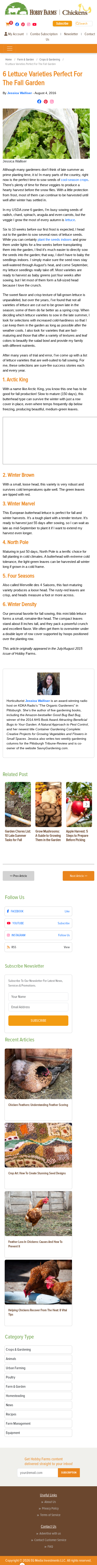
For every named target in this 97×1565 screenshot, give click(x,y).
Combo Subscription (44, 34)
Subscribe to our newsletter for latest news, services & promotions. (35, 983)
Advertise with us (50, 1533)
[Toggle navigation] (9, 48)
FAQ (50, 1546)
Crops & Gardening (49, 59)
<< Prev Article (18, 876)
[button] (86, 804)
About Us (50, 1502)
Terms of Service (50, 1515)
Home (8, 59)
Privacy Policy (50, 1508)
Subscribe (62, 23)
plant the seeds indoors (55, 239)
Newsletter (71, 34)
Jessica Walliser (20, 93)
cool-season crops (74, 180)
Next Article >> (78, 876)
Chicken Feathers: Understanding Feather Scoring (38, 1105)
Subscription (68, 1472)
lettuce (70, 220)
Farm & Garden (25, 59)
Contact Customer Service (50, 1540)
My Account (15, 34)
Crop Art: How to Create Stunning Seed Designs (37, 1173)
